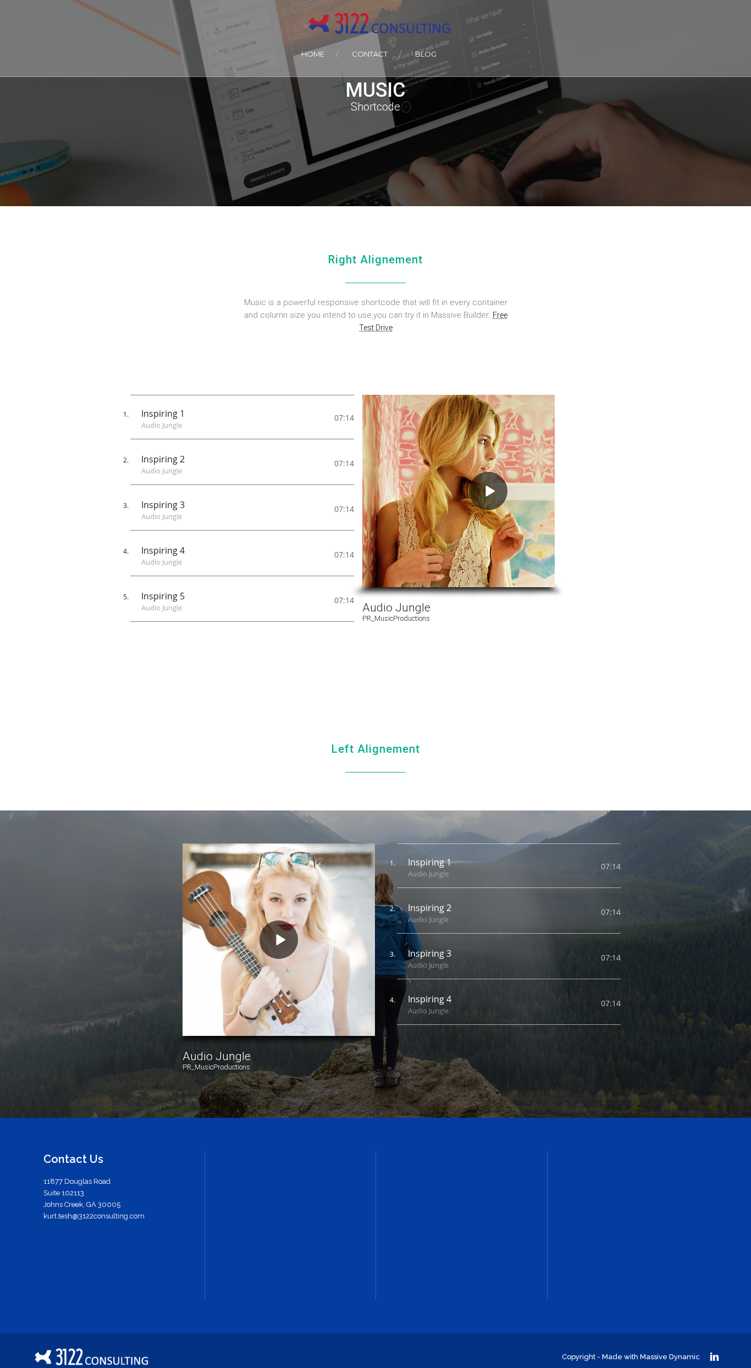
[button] (488, 491)
